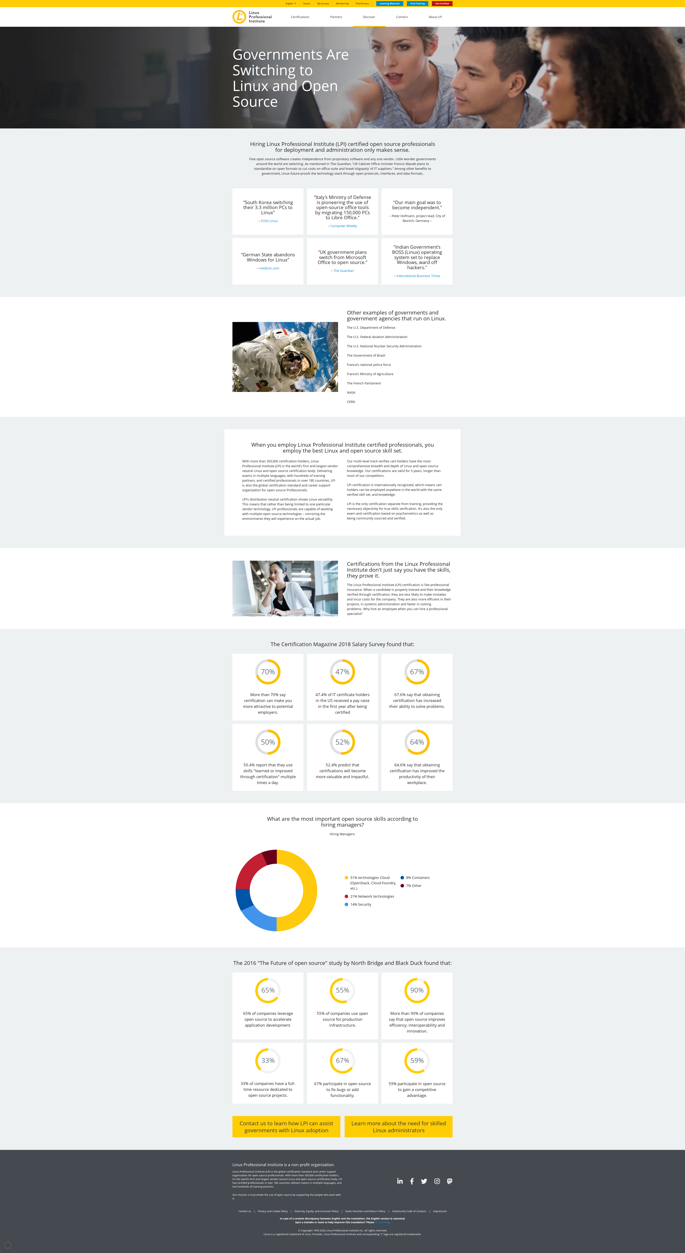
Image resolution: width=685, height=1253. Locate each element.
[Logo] (252, 17)
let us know (382, 1222)
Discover (369, 17)
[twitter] (424, 1181)
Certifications (300, 17)
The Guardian (344, 270)
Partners (336, 17)
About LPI (435, 17)
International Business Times (418, 276)
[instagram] (437, 1181)
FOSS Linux (269, 221)
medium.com (269, 268)
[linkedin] (400, 1181)
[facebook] (412, 1181)
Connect (402, 17)
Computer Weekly (344, 226)
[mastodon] (450, 1181)
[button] (8, 1245)
